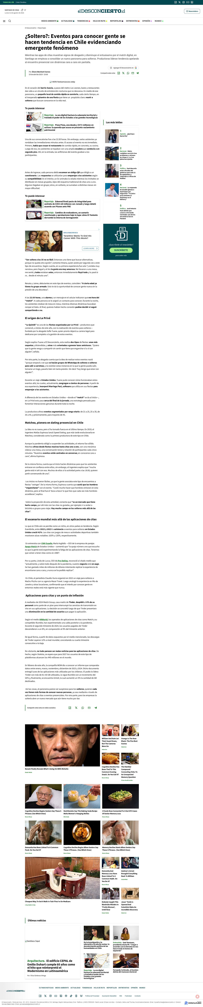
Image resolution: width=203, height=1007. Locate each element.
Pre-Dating (62, 560)
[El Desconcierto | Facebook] (175, 2)
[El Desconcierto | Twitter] (179, 2)
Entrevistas (132, 21)
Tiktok (71, 996)
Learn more (88, 248)
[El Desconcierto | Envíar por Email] (132, 73)
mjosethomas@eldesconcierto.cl (164, 1002)
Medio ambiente (49, 21)
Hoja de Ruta (99, 21)
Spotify (66, 996)
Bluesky (81, 996)
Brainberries (71, 233)
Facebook (40, 996)
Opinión (146, 21)
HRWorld (43, 619)
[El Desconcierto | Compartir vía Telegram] (137, 73)
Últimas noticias (46, 988)
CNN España (46, 543)
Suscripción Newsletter (109, 996)
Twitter (45, 996)
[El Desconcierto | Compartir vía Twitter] (123, 73)
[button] (192, 11)
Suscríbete (121, 250)
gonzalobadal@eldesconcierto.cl (30, 1004)
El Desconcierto (31, 28)
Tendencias (82, 21)
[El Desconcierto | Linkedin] (192, 2)
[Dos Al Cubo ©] (193, 1004)
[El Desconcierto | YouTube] (187, 2)
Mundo (158, 21)
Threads (76, 996)
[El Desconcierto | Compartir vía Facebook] (118, 73)
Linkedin (61, 996)
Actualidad (66, 21)
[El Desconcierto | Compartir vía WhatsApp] (128, 73)
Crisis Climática (21, 2)
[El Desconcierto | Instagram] (183, 2)
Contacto (138, 996)
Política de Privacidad (92, 996)
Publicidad (128, 996)
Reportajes (115, 21)
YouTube (56, 996)
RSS (120, 996)
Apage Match (31, 546)
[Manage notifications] (197, 996)
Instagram (50, 996)
